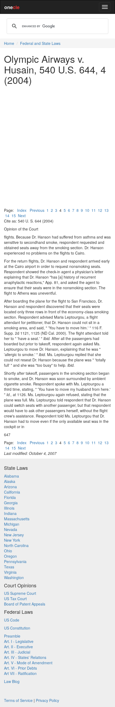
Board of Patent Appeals (24, 604)
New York (12, 540)
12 (100, 210)
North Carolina (16, 545)
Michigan (11, 524)
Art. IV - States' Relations (25, 657)
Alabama (11, 476)
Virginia (10, 572)
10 (87, 210)
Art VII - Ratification (20, 673)
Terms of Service (18, 700)
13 (106, 210)
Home (9, 43)
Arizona (10, 486)
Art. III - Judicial (17, 652)
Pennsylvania (15, 561)
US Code (11, 620)
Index (21, 210)
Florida (10, 497)
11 (93, 210)
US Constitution (17, 628)
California (12, 492)
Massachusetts (16, 518)
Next (22, 215)
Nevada (10, 529)
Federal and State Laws (40, 43)
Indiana (10, 513)
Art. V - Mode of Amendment (28, 662)
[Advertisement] (57, 146)
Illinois (9, 508)
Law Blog (12, 681)
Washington (14, 577)
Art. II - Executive (18, 646)
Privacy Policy (47, 700)
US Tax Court (15, 598)
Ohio (8, 550)
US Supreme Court (20, 593)
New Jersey (14, 534)
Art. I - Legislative (18, 641)
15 (13, 215)
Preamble (12, 636)
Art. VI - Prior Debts (20, 668)
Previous (37, 210)
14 (7, 215)
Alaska (9, 481)
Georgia (11, 502)
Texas (9, 566)
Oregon (10, 556)
